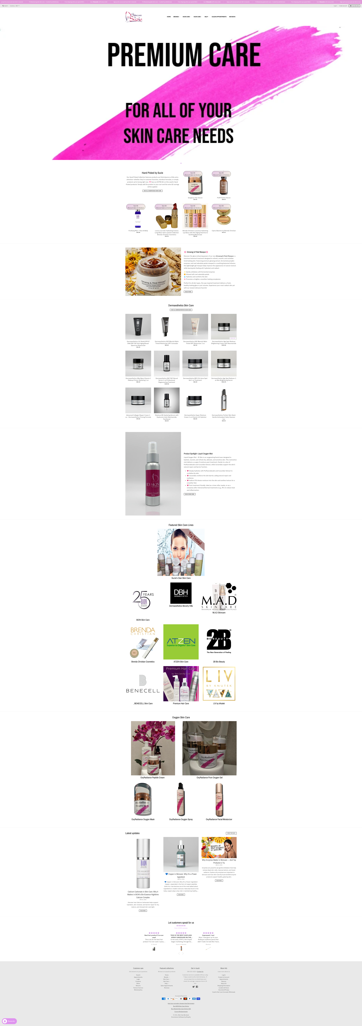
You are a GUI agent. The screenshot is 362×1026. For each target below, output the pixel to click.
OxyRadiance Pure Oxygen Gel (209, 777)
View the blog (231, 833)
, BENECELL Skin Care (143, 703)
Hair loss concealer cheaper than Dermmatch (181, 1003)
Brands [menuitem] (176, 17)
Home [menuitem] (169, 17)
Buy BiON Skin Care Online (181, 1006)
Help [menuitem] (206, 17)
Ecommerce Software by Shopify (181, 1017)
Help (166, 983)
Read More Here (189, 494)
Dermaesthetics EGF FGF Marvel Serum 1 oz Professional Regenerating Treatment (167, 380)
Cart (355, 6)
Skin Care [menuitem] (186, 17)
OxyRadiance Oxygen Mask (143, 819)
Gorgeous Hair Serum (195, 198)
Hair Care (166, 981)
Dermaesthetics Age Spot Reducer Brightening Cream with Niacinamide (223, 342)
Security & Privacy (223, 990)
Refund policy (138, 990)
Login (138, 979)
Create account (343, 6)
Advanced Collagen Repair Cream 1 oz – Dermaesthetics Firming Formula (138, 416)
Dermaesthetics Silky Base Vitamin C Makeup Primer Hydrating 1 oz (138, 379)
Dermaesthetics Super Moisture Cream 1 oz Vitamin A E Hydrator (195, 416)
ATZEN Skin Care (181, 661)
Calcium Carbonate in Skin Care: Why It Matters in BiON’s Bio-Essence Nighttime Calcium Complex (143, 894)
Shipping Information (223, 985)
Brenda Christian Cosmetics (143, 661)
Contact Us (200, 971)
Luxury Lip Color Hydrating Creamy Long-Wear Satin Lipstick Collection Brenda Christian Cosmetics (167, 233)
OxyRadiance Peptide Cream (152, 777)
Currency (12, 6)
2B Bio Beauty (219, 661)
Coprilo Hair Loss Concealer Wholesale (223, 992)
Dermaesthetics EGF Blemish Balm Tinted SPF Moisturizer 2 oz (195, 342)
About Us (223, 983)
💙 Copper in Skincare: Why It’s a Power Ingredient (181, 875)
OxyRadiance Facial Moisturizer (219, 819)
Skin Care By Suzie (183, 1015)
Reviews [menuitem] (232, 17)
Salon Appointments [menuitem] (219, 17)
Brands (166, 977)
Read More (188, 291)
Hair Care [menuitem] (197, 17)
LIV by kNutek (219, 703)
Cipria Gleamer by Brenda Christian (224, 231)
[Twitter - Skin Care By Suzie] (193, 987)
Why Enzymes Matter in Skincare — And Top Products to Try (219, 861)
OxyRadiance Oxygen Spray (181, 819)
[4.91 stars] (181, 925)
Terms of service (138, 988)
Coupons (138, 981)
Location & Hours (224, 988)
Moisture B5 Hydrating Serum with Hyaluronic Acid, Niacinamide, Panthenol (166, 417)
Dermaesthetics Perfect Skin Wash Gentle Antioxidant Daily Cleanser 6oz (224, 417)
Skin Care (166, 979)
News (138, 983)
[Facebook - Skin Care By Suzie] (197, 987)
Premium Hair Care (181, 703)
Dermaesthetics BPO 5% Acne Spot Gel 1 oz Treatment (195, 379)
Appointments (138, 977)
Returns (138, 985)
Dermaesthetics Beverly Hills (181, 605)
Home (167, 975)
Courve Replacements (181, 1011)
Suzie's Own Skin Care (181, 577)
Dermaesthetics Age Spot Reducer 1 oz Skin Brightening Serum (223, 379)
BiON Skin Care (143, 619)
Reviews (166, 988)
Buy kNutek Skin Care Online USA (181, 1009)
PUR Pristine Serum (223, 198)
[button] (179, 953)
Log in (335, 6)
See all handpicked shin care (152, 190)
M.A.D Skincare (219, 612)
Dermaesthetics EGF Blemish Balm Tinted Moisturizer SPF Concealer (167, 342)
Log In (224, 975)
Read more (143, 910)
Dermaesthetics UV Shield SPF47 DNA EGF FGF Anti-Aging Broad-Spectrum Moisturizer (138, 343)
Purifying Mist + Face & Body (138, 231)
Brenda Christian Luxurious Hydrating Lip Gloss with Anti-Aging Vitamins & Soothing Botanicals (195, 233)
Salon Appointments (167, 985)
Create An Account (223, 977)
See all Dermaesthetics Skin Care (181, 310)
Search (138, 975)
